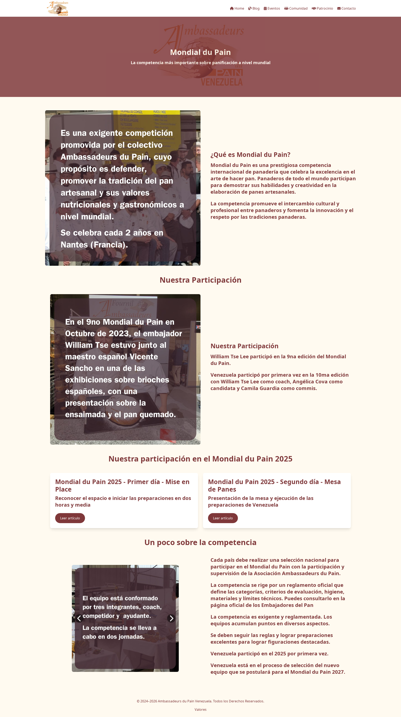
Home (239, 8)
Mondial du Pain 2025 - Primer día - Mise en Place (122, 485)
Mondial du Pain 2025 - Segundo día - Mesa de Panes (274, 485)
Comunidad (298, 8)
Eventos (273, 8)
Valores (201, 709)
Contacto (348, 8)
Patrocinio (324, 8)
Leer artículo (70, 518)
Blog (256, 8)
